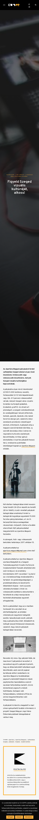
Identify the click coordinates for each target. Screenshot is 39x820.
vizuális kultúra (25, 742)
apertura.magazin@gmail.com (15, 551)
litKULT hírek (17, 176)
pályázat (11, 742)
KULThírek (24, 176)
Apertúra (11, 740)
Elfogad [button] (10, 817)
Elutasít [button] (19, 817)
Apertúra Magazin (20, 740)
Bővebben (28, 817)
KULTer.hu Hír (10, 175)
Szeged (17, 742)
